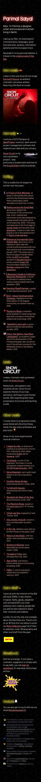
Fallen (9, 570)
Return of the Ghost (16, 535)
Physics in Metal (14, 311)
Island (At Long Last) (16, 324)
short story (15, 506)
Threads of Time (14, 554)
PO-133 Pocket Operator (17, 468)
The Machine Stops (15, 504)
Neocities (19, 744)
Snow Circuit (18, 380)
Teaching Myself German (17, 288)
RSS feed (28, 746)
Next (24, 761)
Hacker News (12, 227)
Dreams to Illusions (15, 545)
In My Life (11, 529)
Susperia (10, 456)
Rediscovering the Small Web (20, 207)
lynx (8, 755)
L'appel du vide (13, 446)
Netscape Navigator (14, 753)
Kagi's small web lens (18, 235)
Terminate (11, 460)
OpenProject (9, 142)
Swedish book (23, 259)
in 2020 (25, 257)
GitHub (21, 746)
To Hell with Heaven (16, 488)
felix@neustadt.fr (17, 710)
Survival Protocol (11, 79)
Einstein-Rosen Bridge (17, 481)
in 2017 (15, 257)
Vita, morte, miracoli (16, 519)
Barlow (22, 764)
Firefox (26, 753)
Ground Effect (13, 165)
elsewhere (11, 230)
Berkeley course (13, 267)
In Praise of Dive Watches (18, 193)
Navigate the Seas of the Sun (20, 497)
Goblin (19, 454)
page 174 (24, 262)
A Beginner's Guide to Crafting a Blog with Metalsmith (20, 275)
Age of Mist (12, 560)
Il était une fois (13, 513)
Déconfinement (14, 472)
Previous (14, 761)
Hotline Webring (21, 758)
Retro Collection (13, 626)
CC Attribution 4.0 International (18, 728)
